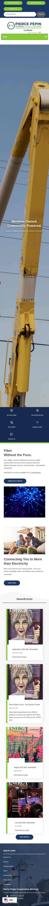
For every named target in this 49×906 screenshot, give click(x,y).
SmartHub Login (13, 3)
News (5, 871)
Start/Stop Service (37, 412)
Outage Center (37, 424)
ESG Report (7, 884)
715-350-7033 (36, 473)
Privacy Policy (7, 875)
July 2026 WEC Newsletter (25, 823)
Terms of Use (7, 880)
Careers (5, 862)
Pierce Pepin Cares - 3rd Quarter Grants (24, 705)
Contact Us (13, 9)
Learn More (12, 583)
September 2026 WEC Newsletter (25, 649)
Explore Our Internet (15, 481)
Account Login (11, 412)
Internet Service (36, 3)
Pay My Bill (11, 424)
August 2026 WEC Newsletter (25, 767)
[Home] (24, 27)
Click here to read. (19, 657)
